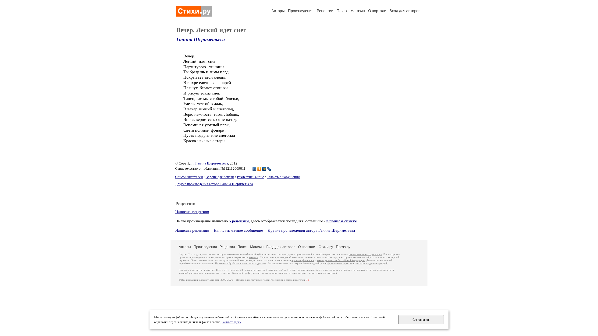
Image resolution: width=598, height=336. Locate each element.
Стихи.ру (326, 247)
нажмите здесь (231, 322)
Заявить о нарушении (283, 177)
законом (253, 257)
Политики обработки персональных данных (240, 263)
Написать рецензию (192, 212)
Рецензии (325, 11)
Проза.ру (343, 247)
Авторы (278, 11)
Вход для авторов (404, 11)
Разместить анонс (250, 177)
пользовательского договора (365, 254)
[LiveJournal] (269, 169)
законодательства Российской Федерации (341, 260)
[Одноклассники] (259, 169)
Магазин (357, 11)
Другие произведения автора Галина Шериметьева (214, 184)
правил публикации (303, 260)
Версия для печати (220, 177)
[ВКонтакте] (254, 169)
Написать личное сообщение (238, 230)
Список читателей (189, 177)
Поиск (342, 11)
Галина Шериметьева (200, 39)
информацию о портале (338, 263)
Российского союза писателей (288, 280)
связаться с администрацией (371, 263)
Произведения (300, 11)
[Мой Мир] (264, 169)
